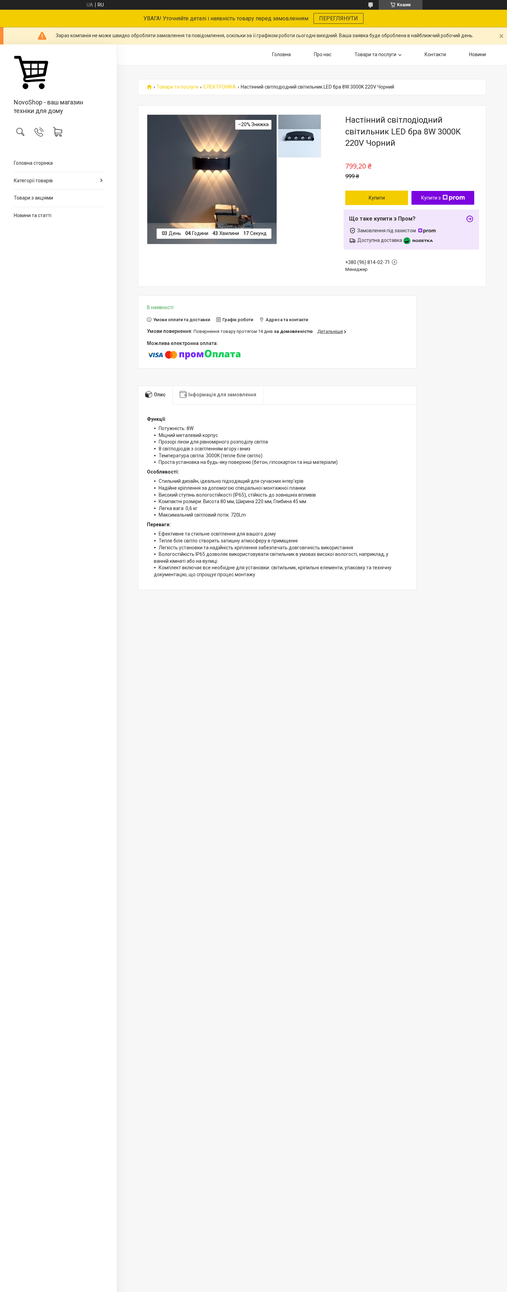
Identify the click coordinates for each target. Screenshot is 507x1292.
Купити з (431, 198)
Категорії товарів (33, 180)
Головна (281, 54)
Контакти (435, 54)
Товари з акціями (33, 198)
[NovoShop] (58, 72)
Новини (477, 54)
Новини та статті (32, 215)
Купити (377, 198)
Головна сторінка (33, 163)
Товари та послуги (375, 54)
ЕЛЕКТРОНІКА (219, 87)
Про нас (322, 54)
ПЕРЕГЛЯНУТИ (338, 18)
